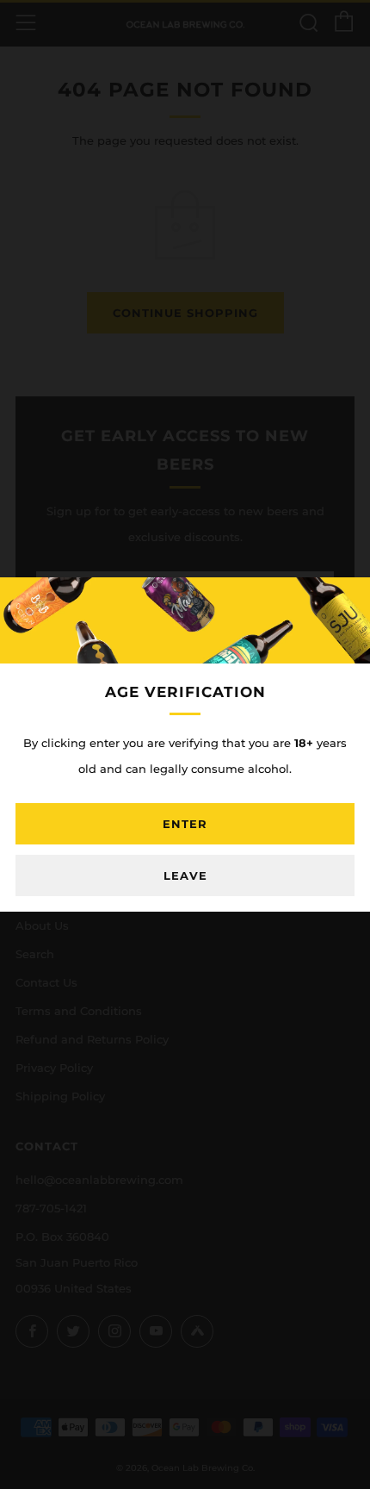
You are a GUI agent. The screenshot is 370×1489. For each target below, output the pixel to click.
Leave (185, 875)
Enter (185, 824)
